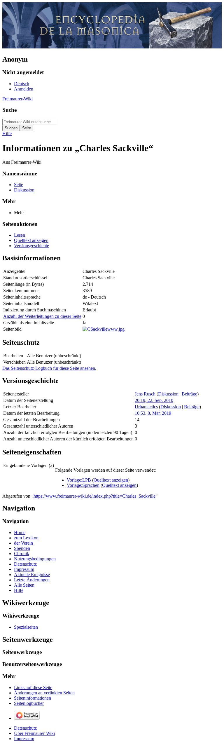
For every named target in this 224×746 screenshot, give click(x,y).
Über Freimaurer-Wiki (34, 733)
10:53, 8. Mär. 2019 (153, 413)
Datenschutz (25, 728)
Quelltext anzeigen (111, 479)
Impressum (24, 738)
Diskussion (168, 393)
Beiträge (189, 393)
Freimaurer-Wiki (17, 98)
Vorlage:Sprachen (83, 485)
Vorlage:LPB (79, 479)
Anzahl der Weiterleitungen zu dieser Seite (42, 316)
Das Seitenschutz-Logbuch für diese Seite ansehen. (49, 368)
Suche (9, 110)
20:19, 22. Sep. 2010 (154, 400)
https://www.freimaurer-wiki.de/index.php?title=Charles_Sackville (94, 496)
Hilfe (7, 133)
